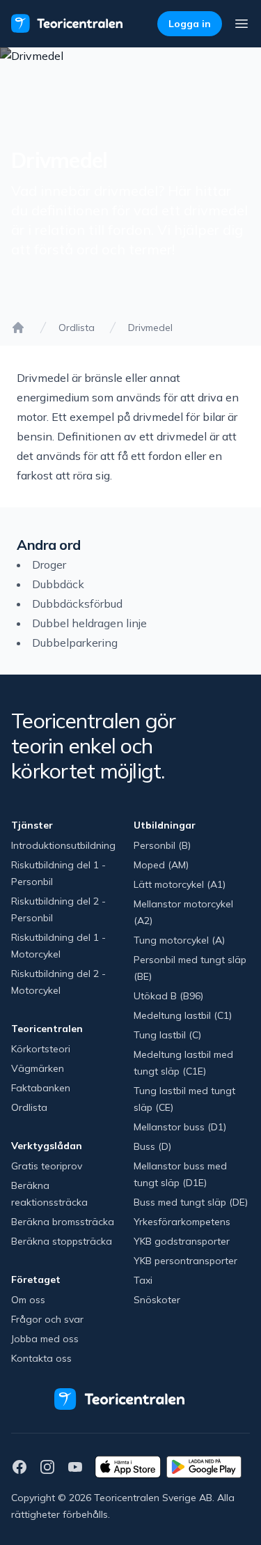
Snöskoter (157, 1299)
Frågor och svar (47, 1319)
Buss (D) (152, 1146)
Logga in (189, 23)
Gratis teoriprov (46, 1166)
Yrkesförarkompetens (182, 1221)
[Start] (18, 328)
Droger (49, 564)
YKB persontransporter (185, 1260)
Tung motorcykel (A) (179, 940)
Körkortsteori (40, 1049)
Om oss (28, 1299)
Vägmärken (37, 1068)
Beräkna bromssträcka (62, 1221)
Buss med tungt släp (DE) (191, 1202)
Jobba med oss (45, 1338)
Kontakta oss (41, 1358)
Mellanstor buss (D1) (180, 1127)
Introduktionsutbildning (63, 845)
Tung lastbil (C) (167, 1035)
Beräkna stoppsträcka (61, 1241)
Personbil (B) (162, 845)
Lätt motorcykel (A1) (180, 884)
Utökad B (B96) (168, 996)
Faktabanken (40, 1088)
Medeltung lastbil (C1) (183, 1015)
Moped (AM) (161, 865)
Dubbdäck (58, 584)
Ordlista (76, 327)
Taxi (143, 1280)
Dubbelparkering (75, 642)
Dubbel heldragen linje (89, 623)
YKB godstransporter (182, 1241)
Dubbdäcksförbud (77, 603)
